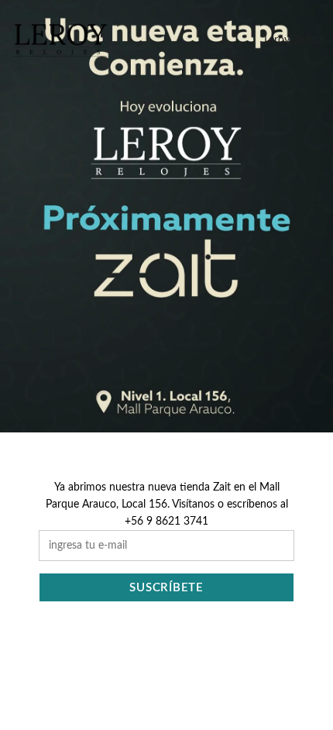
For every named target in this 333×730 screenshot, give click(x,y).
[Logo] (60, 40)
